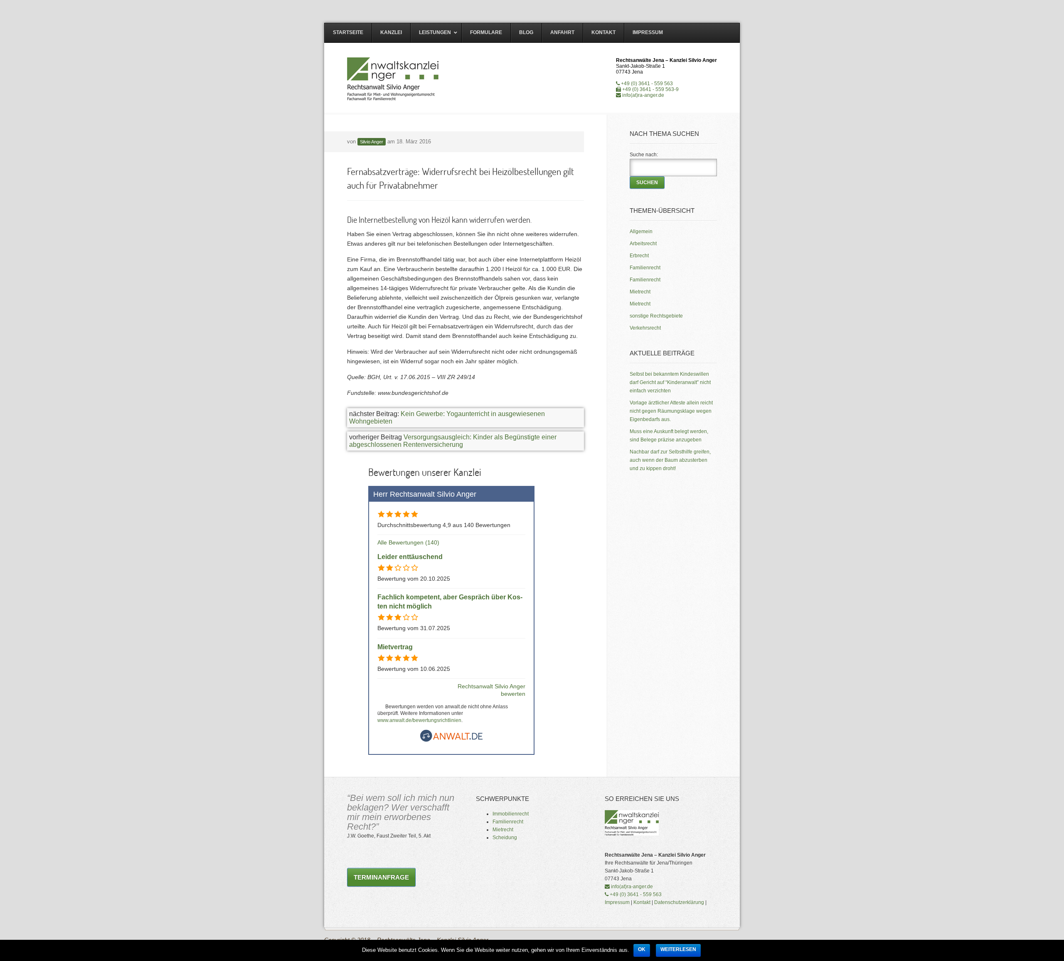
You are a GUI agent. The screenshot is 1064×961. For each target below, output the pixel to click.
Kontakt (641, 902)
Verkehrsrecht (645, 328)
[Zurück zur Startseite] (393, 78)
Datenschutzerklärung (679, 902)
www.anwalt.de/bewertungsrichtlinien (419, 720)
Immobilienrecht (511, 814)
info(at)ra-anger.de (642, 95)
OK (641, 949)
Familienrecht (645, 268)
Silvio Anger (371, 141)
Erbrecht (639, 256)
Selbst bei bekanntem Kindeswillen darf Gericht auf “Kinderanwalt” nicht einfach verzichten (670, 382)
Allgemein (641, 231)
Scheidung (505, 837)
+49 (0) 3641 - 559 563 (646, 83)
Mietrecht (640, 292)
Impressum (617, 902)
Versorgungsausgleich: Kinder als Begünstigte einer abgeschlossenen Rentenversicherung (453, 441)
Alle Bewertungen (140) (408, 542)
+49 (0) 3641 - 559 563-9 (650, 89)
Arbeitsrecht (643, 243)
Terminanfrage (381, 877)
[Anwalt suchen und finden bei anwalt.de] (451, 740)
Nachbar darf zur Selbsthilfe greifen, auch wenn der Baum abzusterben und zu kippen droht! (670, 460)
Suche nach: (644, 155)
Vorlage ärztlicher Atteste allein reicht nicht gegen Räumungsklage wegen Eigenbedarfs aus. (671, 411)
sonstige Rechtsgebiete (656, 316)
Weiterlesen (678, 949)
